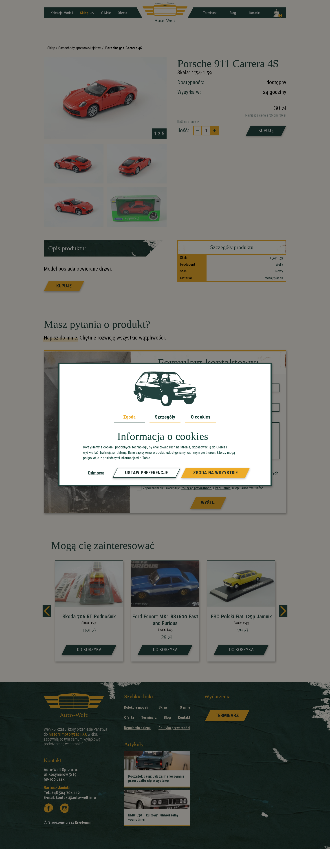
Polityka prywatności (174, 728)
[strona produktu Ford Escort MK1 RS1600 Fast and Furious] (165, 611)
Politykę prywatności (196, 488)
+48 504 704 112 (66, 792)
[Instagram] (64, 808)
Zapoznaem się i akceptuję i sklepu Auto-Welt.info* (203, 488)
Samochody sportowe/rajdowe (79, 48)
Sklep (84, 13)
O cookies (200, 416)
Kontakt (254, 13)
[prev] (47, 611)
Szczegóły (165, 416)
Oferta (122, 13)
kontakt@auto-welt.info (76, 797)
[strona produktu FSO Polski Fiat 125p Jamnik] (241, 611)
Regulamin (223, 488)
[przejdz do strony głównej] (165, 12)
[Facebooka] (48, 808)
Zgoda (129, 416)
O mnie (106, 13)
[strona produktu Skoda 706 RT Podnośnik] (89, 611)
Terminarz (210, 13)
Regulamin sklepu (137, 728)
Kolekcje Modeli (62, 13)
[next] (283, 611)
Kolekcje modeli (136, 707)
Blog (233, 13)
